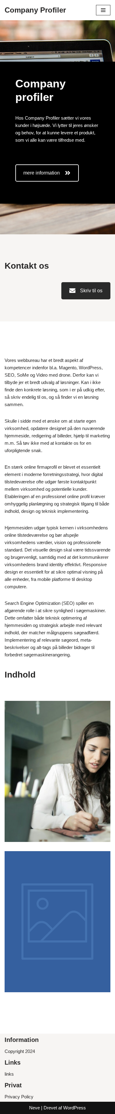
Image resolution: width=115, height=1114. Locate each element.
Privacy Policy (19, 1096)
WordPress (74, 1107)
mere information (41, 172)
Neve (34, 1107)
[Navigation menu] (103, 10)
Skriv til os (91, 290)
